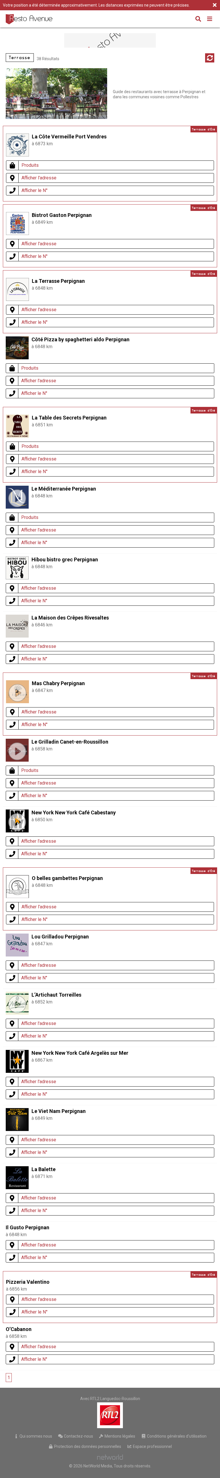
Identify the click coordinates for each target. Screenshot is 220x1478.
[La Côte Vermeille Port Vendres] (17, 155)
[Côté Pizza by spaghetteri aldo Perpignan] (17, 357)
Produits (30, 165)
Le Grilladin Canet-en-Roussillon (70, 742)
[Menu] (209, 19)
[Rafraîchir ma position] (209, 57)
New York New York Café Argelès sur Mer (80, 1053)
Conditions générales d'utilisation (176, 1436)
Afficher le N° (34, 190)
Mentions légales (119, 1436)
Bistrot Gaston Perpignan (62, 215)
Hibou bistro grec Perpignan (65, 559)
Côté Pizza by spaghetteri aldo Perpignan (80, 339)
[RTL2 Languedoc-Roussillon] (110, 1415)
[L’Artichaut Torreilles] (17, 1004)
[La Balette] (17, 1187)
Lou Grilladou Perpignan (60, 937)
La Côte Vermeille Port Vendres (69, 137)
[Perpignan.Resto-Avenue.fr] (30, 19)
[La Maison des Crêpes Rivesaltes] (17, 636)
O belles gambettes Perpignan (67, 878)
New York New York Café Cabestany (74, 812)
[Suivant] (24, 1377)
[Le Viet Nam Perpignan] (17, 1129)
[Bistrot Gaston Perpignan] (17, 233)
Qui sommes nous (35, 1436)
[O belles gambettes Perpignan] (17, 896)
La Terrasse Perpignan (58, 281)
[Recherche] (198, 19)
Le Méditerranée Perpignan (64, 489)
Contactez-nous (78, 1436)
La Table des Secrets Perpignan (69, 418)
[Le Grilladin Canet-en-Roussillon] (17, 751)
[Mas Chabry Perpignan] (17, 692)
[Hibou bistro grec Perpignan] (17, 578)
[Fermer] (214, 5)
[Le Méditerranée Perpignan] (17, 498)
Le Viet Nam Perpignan (59, 1111)
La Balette (44, 1169)
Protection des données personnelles (87, 1446)
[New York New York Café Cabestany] (17, 822)
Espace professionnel (152, 1446)
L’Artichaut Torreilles (56, 995)
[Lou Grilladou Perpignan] (17, 955)
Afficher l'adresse (38, 178)
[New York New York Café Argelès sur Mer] (17, 1071)
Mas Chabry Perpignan (58, 683)
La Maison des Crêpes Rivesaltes (70, 618)
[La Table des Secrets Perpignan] (17, 436)
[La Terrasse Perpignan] (17, 299)
